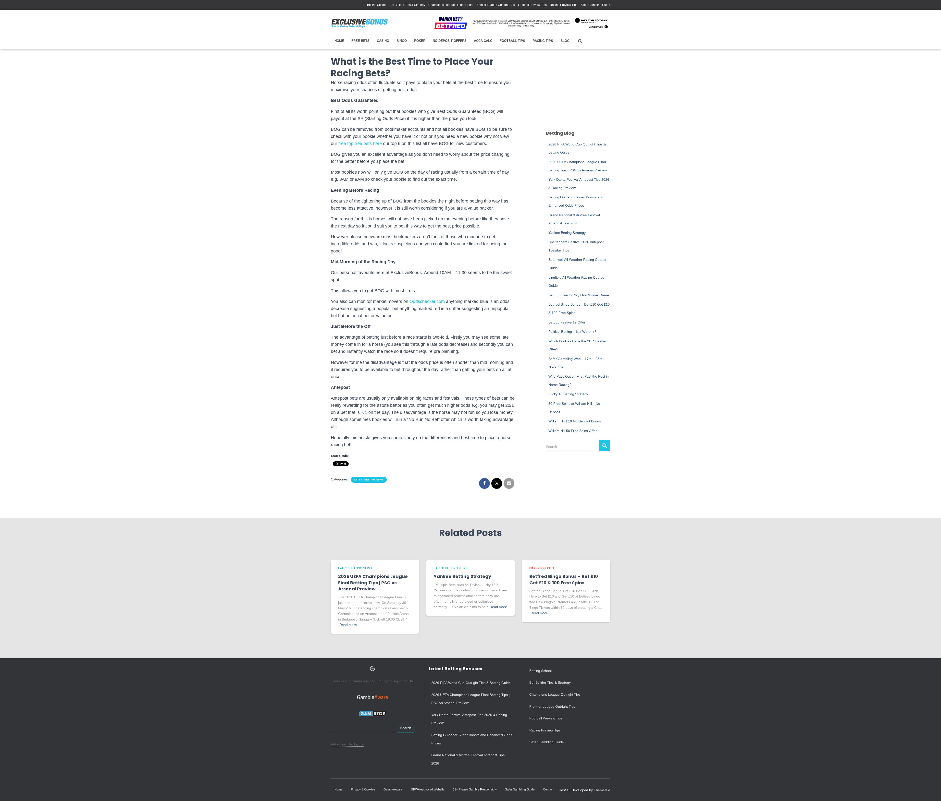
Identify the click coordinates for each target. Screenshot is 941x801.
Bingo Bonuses (541, 568)
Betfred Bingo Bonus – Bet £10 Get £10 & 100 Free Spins (563, 579)
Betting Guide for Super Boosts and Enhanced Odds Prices (471, 739)
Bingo (401, 41)
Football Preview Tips (532, 5)
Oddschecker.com (427, 301)
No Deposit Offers (450, 41)
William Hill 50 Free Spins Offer (572, 431)
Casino (383, 41)
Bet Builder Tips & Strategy (407, 5)
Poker (419, 41)
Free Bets (360, 41)
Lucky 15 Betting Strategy (568, 394)
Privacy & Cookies (363, 789)
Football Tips (512, 41)
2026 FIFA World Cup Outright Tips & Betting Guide (471, 683)
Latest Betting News (368, 479)
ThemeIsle (602, 790)
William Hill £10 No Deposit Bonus (574, 421)
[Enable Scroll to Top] (931, 791)
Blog (565, 41)
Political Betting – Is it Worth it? (572, 332)
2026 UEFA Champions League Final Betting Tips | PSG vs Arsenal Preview (373, 582)
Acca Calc (483, 41)
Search (405, 728)
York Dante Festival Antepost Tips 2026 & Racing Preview (469, 719)
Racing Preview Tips (563, 5)
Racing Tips (542, 41)
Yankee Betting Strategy (567, 233)
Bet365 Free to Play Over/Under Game (578, 295)
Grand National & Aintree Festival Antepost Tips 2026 (468, 759)
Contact (548, 789)
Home (339, 41)
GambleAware (393, 789)
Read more (348, 625)
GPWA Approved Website (428, 789)
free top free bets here (360, 143)
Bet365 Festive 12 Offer (566, 322)
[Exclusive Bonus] (359, 23)
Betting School (376, 5)
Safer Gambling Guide (595, 5)
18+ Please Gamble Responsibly (475, 789)
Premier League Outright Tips (495, 5)
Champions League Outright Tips (450, 5)
